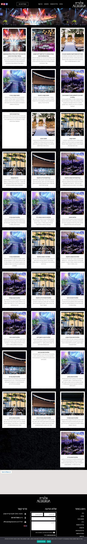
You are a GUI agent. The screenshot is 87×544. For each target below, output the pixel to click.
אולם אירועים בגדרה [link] (72, 457)
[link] (1, 14)
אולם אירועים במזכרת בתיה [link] (43, 418)
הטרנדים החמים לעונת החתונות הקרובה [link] (72, 54)
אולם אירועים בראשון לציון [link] (43, 337)
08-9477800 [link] (15, 518)
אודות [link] (61, 4)
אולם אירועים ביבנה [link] (14, 337)
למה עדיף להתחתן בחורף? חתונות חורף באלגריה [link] (72, 96)
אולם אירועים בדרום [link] (14, 418)
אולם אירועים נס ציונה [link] (72, 298)
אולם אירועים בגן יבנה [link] (43, 352)
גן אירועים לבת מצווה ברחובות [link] (72, 178)
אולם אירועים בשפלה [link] (14, 298)
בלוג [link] (83, 522)
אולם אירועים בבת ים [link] (14, 377)
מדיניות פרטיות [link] (80, 530)
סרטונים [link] (46, 4)
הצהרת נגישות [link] (80, 533)
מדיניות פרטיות (41, 541)
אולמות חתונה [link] (72, 217)
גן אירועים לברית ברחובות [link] (43, 178)
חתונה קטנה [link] (72, 138)
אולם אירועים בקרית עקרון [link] (72, 337)
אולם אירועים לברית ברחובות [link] (43, 298)
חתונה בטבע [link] (43, 138)
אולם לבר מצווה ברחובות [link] (43, 257)
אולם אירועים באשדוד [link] (72, 418)
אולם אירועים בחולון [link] (72, 377)
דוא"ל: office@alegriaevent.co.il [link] (13, 522)
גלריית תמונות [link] (54, 4)
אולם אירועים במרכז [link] (14, 217)
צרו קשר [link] (40, 4)
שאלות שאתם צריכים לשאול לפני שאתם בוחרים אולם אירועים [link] (43, 55)
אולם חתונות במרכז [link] (14, 257)
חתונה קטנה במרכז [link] (15, 95)
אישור (48, 541)
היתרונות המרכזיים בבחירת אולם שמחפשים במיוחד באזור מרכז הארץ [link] (14, 55)
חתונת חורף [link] (80, 519)
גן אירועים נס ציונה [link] (14, 114)
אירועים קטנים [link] (14, 178)
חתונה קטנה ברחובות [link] (43, 95)
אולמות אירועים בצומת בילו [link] (43, 217)
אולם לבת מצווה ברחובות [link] (72, 257)
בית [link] (83, 513)
